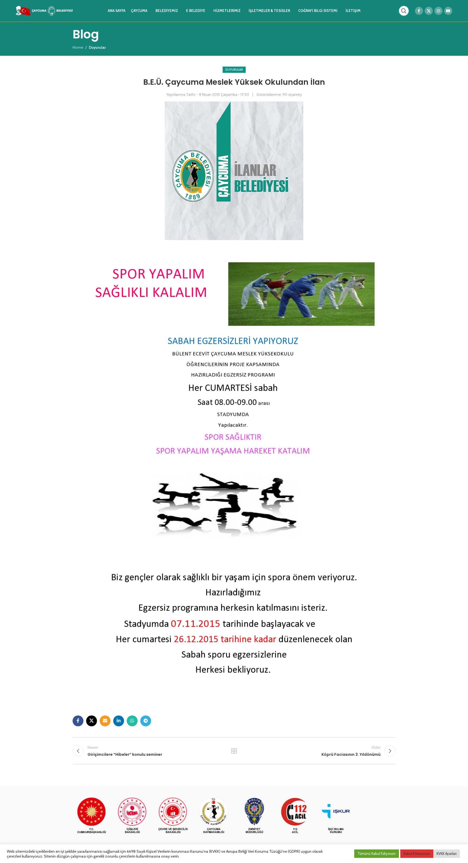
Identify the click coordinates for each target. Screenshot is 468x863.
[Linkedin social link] (118, 720)
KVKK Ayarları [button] (447, 853)
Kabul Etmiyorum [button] (417, 853)
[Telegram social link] (145, 720)
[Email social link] (105, 720)
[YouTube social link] (448, 11)
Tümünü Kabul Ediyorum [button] (377, 853)
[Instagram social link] (438, 11)
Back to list (234, 751)
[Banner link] (91, 816)
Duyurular (234, 69)
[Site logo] (44, 10)
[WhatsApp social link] (132, 720)
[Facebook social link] (419, 11)
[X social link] (429, 11)
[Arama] (403, 10)
